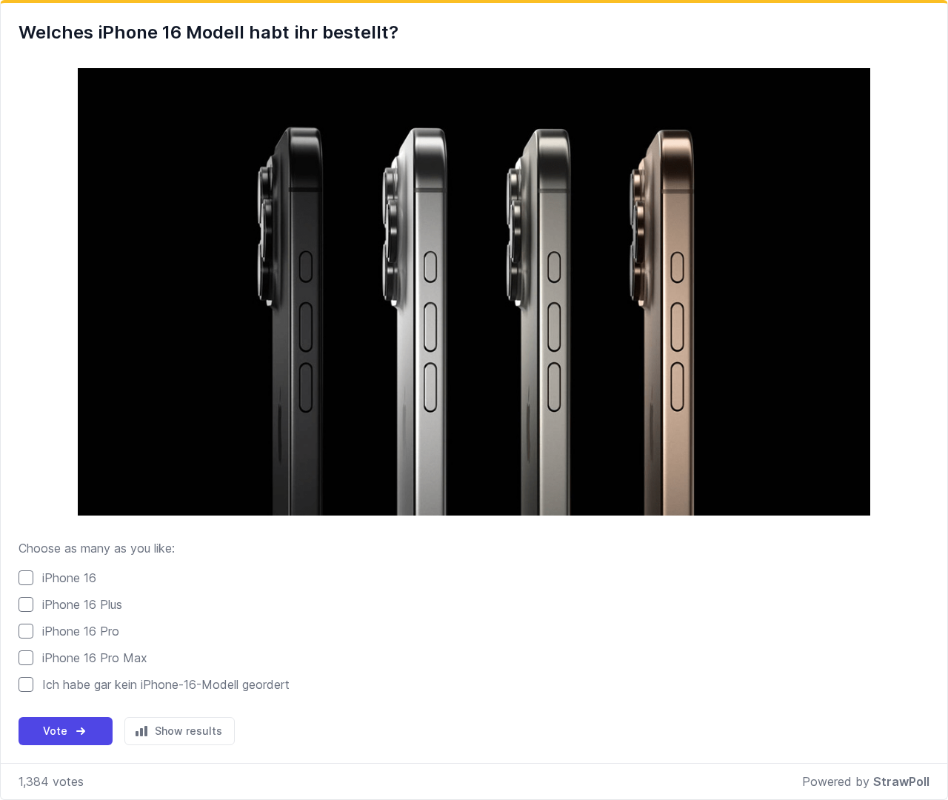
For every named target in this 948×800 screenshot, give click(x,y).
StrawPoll (901, 781)
